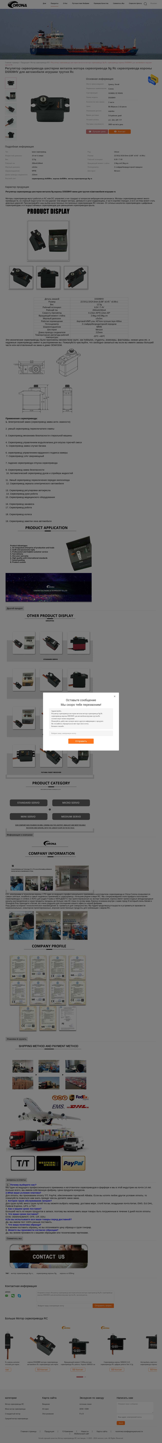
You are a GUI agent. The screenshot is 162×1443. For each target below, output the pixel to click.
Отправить (81, 741)
